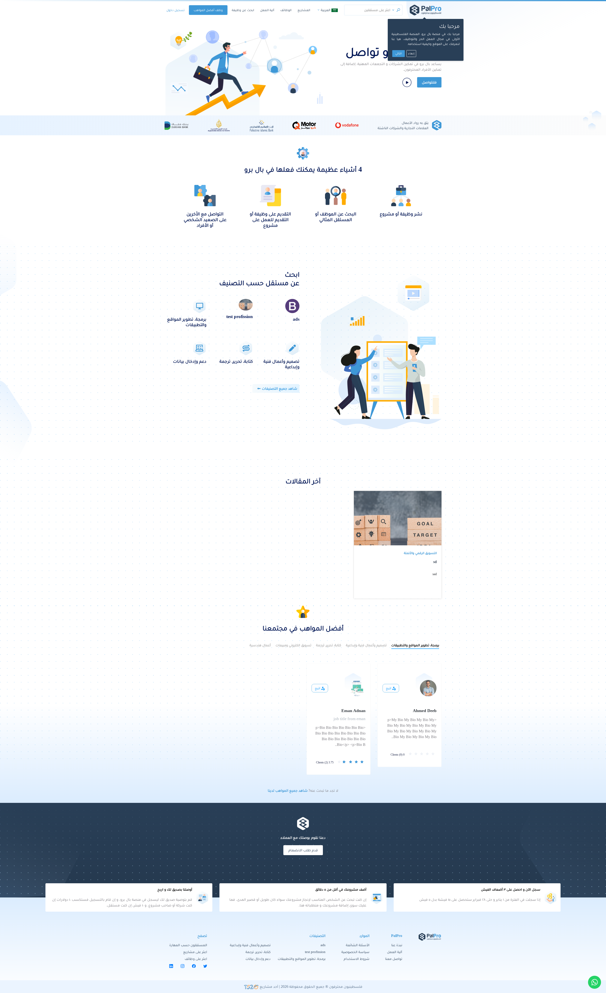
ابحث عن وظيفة (243, 10)
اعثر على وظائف (196, 959)
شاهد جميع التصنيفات (279, 388)
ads (323, 945)
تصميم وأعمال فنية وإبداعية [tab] (366, 645)
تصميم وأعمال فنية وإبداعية (250, 945)
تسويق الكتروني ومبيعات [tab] (293, 645)
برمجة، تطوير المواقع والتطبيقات (301, 959)
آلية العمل (267, 10)
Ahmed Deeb (425, 710)
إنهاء (411, 53)
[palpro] (425, 10)
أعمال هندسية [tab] (260, 645)
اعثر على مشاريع (195, 952)
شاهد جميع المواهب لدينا (287, 790)
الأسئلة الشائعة (358, 945)
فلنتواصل (429, 82)
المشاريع (304, 10)
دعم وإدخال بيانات (258, 959)
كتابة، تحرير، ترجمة (258, 952)
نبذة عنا (396, 945)
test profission (315, 952)
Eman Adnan (353, 710)
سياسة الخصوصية (355, 952)
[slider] (422, 754)
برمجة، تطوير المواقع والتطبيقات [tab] (415, 645)
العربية (325, 10)
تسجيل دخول (175, 10)
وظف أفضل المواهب (208, 10)
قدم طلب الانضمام (303, 850)
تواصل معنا (393, 959)
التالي (398, 53)
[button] (393, 10)
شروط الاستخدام (357, 959)
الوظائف (285, 10)
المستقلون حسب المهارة (188, 945)
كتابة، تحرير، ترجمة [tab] (328, 645)
